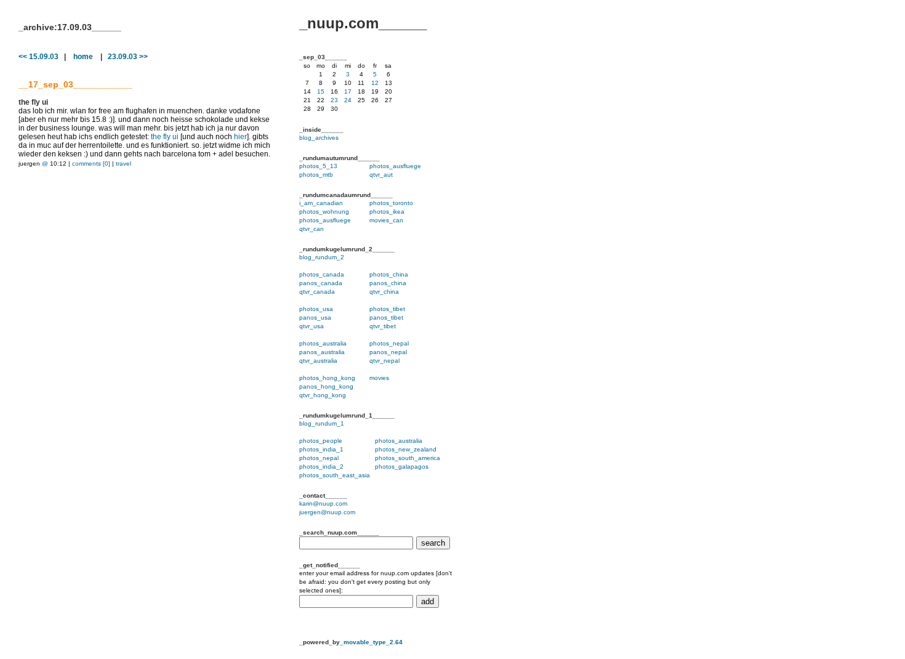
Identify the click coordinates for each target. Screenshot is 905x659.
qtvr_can (311, 228)
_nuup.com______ (363, 23)
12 (375, 82)
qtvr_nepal (384, 360)
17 (348, 91)
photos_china (388, 274)
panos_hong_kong (326, 386)
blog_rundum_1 (321, 423)
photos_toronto (391, 203)
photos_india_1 (321, 449)
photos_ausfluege (395, 166)
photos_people (320, 440)
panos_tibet (386, 317)
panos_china (387, 283)
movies (379, 377)
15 (320, 91)
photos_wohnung (324, 211)
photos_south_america (407, 458)
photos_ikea (386, 211)
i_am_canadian (321, 203)
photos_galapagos (401, 466)
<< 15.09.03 (38, 56)
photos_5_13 (318, 166)
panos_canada (320, 283)
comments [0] (91, 163)
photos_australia (323, 343)
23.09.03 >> (128, 56)
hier (240, 136)
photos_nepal (389, 343)
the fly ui (165, 136)
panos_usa (315, 317)
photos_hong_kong (327, 377)
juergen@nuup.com (327, 512)
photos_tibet (387, 308)
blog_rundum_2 (321, 257)
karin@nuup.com (323, 503)
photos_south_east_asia (334, 475)
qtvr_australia (318, 360)
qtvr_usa (311, 326)
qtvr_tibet (382, 326)
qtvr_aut (381, 174)
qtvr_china (384, 291)
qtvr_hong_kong (322, 395)
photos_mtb (316, 174)
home (83, 56)
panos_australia (322, 352)
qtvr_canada (317, 291)
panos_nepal (388, 352)
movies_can (386, 220)
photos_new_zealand (405, 449)
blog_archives (319, 137)
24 (348, 100)
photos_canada (321, 274)
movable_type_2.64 (373, 642)
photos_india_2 (321, 466)
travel (123, 163)
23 (334, 100)
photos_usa (316, 308)
